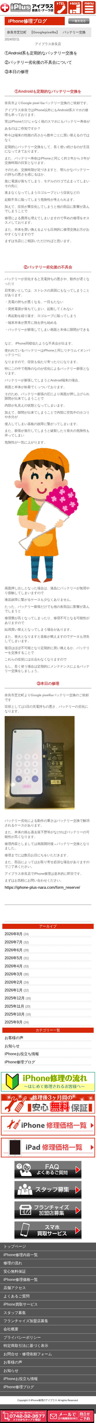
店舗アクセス (14, 1288)
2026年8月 (14, 934)
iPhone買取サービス (20, 1304)
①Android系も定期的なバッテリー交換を (41, 53)
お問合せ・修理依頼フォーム (27, 1354)
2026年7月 (14, 942)
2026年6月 (14, 950)
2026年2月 (14, 982)
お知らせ (12, 1046)
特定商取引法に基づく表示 (25, 1346)
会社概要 (10, 1329)
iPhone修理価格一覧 (20, 1280)
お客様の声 (14, 1038)
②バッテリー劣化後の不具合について (38, 62)
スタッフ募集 (14, 1313)
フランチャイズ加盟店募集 (25, 1321)
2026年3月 (14, 974)
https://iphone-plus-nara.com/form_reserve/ (42, 887)
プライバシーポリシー (22, 1337)
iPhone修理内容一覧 (20, 1255)
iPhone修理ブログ (20, 1062)
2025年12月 (15, 998)
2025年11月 (14, 1006)
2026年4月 (14, 966)
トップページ (14, 1246)
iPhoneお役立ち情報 (22, 1054)
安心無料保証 (14, 1271)
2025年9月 (14, 1022)
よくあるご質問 (16, 1296)
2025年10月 (15, 1014)
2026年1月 (14, 990)
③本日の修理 (16, 72)
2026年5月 (14, 958)
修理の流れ (12, 1263)
